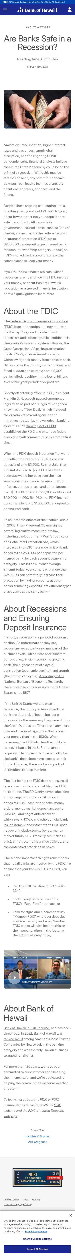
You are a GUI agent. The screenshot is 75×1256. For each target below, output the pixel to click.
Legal (25, 1199)
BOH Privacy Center (36, 1231)
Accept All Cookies (37, 1249)
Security (36, 1199)
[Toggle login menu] (69, 9)
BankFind (32, 904)
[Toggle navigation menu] (5, 9)
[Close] (71, 1215)
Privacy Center (11, 1199)
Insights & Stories (38, 1136)
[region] (37, 1233)
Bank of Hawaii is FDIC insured (26, 1028)
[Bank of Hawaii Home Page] (37, 9)
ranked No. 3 (13, 1039)
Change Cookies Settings (37, 1238)
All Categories (37, 1142)
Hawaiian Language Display (18, 1204)
